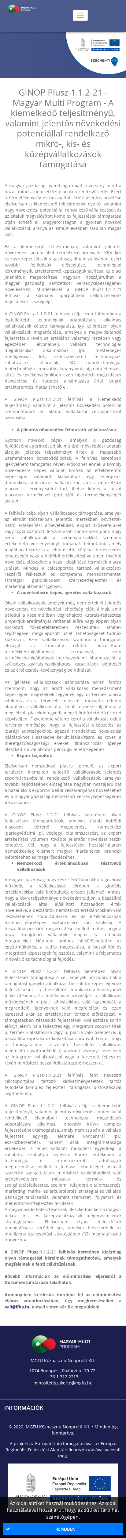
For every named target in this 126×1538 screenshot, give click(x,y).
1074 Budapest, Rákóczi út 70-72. (63, 1370)
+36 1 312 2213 (63, 1377)
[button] (63, 1529)
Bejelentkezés (52, 3)
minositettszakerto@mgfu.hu (63, 1383)
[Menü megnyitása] (80, 15)
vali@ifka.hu (18, 1307)
